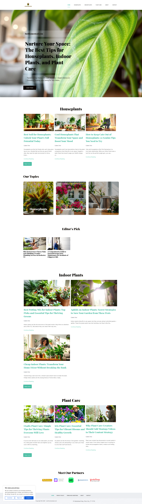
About (106, 4)
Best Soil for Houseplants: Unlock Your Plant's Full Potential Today (37, 138)
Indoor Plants (88, 4)
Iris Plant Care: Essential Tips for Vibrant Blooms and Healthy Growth (70, 429)
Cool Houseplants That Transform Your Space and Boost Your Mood (69, 138)
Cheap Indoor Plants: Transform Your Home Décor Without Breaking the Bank (45, 366)
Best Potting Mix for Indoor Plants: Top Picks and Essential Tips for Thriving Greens (44, 313)
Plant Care (98, 4)
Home (69, 4)
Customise (9, 497)
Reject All (19, 497)
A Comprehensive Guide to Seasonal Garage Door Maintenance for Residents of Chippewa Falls (58, 254)
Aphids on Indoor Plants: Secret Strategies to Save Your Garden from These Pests (93, 311)
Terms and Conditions (72, 495)
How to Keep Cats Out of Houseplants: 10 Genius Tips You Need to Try (101, 138)
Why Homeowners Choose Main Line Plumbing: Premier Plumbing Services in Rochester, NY (34, 254)
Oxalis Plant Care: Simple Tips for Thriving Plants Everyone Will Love (37, 429)
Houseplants (77, 4)
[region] (19, 493)
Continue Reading (29, 159)
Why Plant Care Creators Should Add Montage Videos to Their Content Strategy (100, 429)
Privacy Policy (60, 495)
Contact (114, 4)
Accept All (28, 497)
